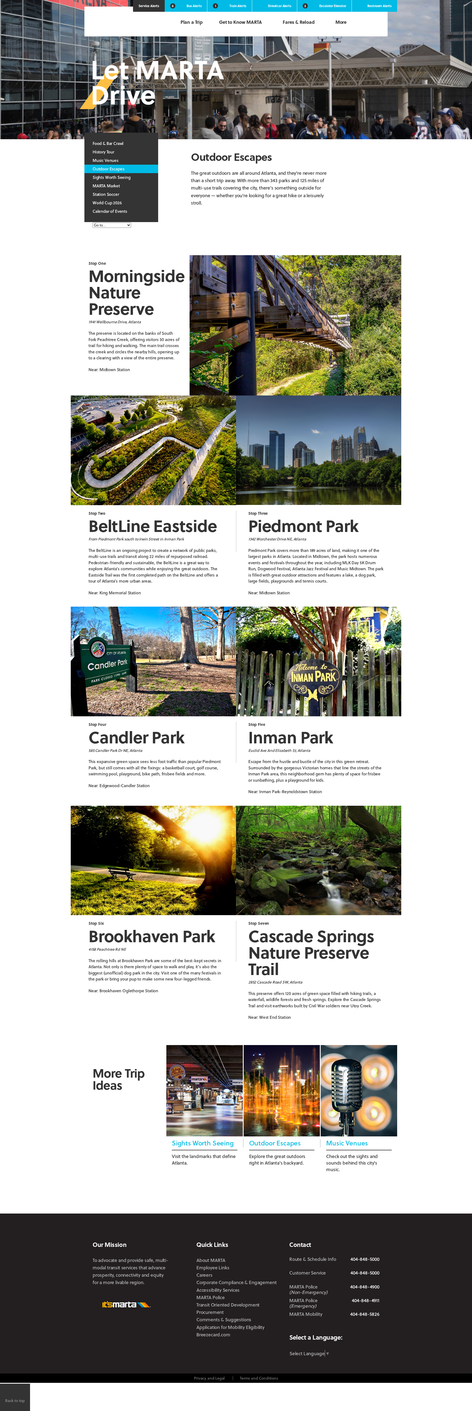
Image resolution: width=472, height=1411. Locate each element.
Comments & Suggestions (223, 1319)
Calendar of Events (110, 211)
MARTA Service (310, 1327)
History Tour (103, 152)
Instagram (341, 1327)
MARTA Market (106, 186)
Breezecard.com (213, 1334)
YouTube (375, 1327)
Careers (204, 1275)
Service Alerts (148, 5)
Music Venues (106, 160)
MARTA (121, 22)
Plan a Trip (192, 22)
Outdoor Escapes (108, 169)
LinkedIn (357, 1327)
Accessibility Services (218, 1290)
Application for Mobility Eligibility (230, 1327)
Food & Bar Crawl (108, 143)
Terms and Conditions (259, 1378)
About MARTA (210, 1260)
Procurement (210, 1312)
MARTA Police (210, 1297)
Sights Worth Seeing (112, 177)
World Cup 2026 (107, 203)
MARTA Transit (293, 1327)
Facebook (326, 1327)
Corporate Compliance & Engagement (236, 1282)
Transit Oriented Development (227, 1304)
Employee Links (212, 1267)
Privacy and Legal (209, 1378)
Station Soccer (106, 194)
